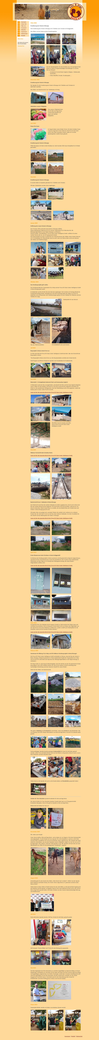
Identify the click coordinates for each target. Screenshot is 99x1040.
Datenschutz (79, 1036)
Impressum (67, 1036)
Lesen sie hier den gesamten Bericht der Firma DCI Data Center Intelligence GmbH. (52, 392)
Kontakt (73, 1036)
